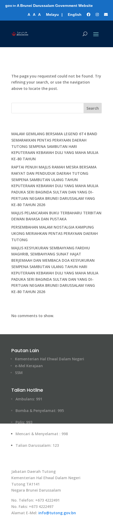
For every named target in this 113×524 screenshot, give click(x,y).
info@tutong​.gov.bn (57, 512)
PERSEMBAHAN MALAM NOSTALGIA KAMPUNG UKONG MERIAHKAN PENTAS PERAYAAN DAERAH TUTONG (54, 233)
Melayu (52, 14)
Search (92, 108)
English (74, 14)
